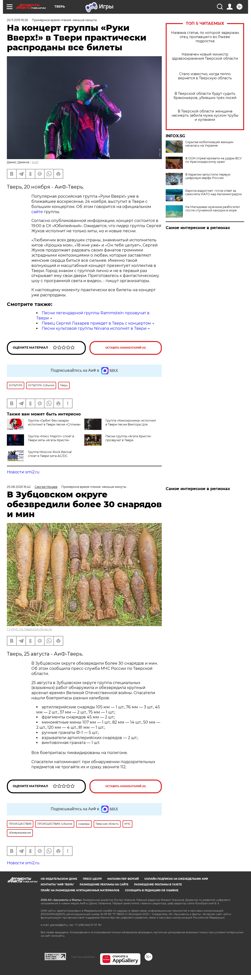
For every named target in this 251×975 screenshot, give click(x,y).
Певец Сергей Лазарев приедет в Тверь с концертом (96, 323)
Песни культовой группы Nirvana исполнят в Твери (94, 328)
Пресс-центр (92, 878)
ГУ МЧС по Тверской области (29, 629)
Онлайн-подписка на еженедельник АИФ (176, 878)
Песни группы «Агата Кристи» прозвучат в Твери (128, 438)
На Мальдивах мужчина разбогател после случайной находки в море (212, 208)
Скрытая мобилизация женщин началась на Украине (209, 143)
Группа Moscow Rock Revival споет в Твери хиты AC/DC (50, 454)
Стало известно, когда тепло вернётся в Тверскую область (205, 76)
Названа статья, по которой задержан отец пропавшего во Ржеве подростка (205, 37)
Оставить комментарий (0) (125, 347)
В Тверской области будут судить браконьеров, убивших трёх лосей (205, 96)
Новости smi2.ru (23, 472)
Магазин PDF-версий (123, 878)
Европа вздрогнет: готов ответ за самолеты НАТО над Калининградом (213, 192)
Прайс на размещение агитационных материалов (80, 890)
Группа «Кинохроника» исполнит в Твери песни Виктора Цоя (130, 422)
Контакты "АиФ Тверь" (57, 884)
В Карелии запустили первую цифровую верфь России (207, 176)
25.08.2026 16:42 (19, 487)
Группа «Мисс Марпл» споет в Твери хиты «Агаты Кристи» (51, 438)
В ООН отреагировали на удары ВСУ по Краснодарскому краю (213, 160)
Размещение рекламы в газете (158, 884)
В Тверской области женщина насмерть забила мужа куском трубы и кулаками (205, 115)
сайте (37, 211)
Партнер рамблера (83, 956)
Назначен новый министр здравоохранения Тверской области (205, 56)
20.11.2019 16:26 (17, 20)
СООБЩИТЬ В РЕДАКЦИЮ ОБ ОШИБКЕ (151, 890)
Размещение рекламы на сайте (104, 884)
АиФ (35, 162)
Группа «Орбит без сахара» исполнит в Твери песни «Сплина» (54, 422)
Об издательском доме (59, 878)
